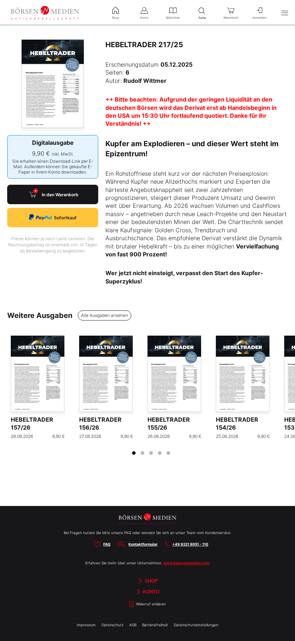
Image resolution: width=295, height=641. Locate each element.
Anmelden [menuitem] (260, 17)
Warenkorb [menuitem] (230, 17)
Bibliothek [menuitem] (173, 17)
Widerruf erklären (150, 604)
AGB (132, 625)
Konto (150, 591)
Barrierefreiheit (155, 625)
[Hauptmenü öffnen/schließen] (284, 12)
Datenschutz (112, 625)
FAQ (106, 544)
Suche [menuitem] (202, 17)
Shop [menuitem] (115, 17)
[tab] (134, 453)
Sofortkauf (65, 217)
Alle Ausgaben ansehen (104, 315)
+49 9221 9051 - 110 (190, 544)
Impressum (86, 625)
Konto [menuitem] (144, 17)
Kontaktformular (143, 544)
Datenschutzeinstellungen (196, 625)
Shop (150, 580)
